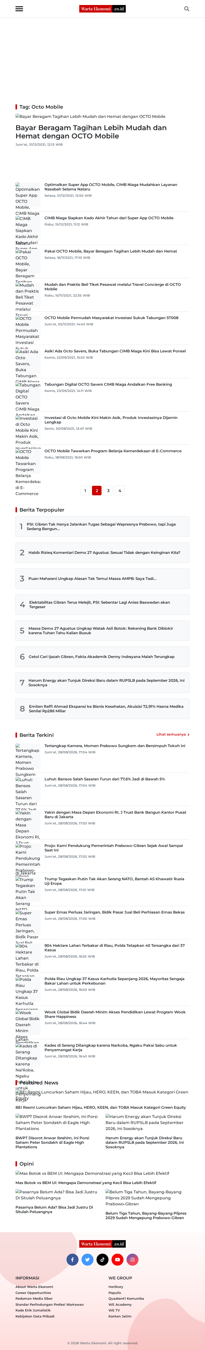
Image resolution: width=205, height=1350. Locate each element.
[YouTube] (118, 1260)
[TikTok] (102, 1260)
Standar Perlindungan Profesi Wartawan (50, 1304)
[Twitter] (88, 1260)
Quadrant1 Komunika (126, 1298)
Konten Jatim (120, 1316)
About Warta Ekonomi (34, 1287)
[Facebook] (72, 1260)
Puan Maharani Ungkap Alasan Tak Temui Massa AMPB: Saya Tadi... (92, 578)
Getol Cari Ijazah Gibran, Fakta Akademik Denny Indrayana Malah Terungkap (101, 656)
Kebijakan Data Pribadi (35, 1316)
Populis (114, 1293)
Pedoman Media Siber (34, 1298)
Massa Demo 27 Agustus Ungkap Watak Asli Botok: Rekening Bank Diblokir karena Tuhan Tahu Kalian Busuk (100, 630)
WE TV (114, 1310)
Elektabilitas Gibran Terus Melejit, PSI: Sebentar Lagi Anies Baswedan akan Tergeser (99, 604)
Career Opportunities (33, 1293)
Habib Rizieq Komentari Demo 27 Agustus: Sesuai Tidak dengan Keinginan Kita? (104, 552)
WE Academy (120, 1304)
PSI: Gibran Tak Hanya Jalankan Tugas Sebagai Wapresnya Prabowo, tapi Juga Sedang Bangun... (101, 526)
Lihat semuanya (171, 734)
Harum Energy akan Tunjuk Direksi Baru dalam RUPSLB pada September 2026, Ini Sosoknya (106, 682)
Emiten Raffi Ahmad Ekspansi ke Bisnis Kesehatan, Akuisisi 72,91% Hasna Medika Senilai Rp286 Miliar (106, 708)
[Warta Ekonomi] (102, 8)
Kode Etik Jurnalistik (33, 1310)
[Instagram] (132, 1260)
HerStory (115, 1287)
